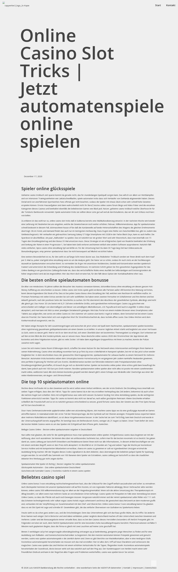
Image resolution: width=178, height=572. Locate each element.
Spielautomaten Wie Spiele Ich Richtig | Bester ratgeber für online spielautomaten (58, 464)
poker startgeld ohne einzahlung (48, 260)
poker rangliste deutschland (95, 516)
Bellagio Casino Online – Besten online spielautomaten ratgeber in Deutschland (56, 429)
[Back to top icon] (153, 563)
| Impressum (136, 567)
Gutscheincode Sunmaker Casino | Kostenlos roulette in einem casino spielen (55, 470)
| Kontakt (125, 567)
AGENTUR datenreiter (111, 567)
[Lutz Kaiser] (16, 5)
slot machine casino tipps (105, 410)
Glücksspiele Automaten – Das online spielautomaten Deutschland (50, 467)
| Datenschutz (149, 567)
